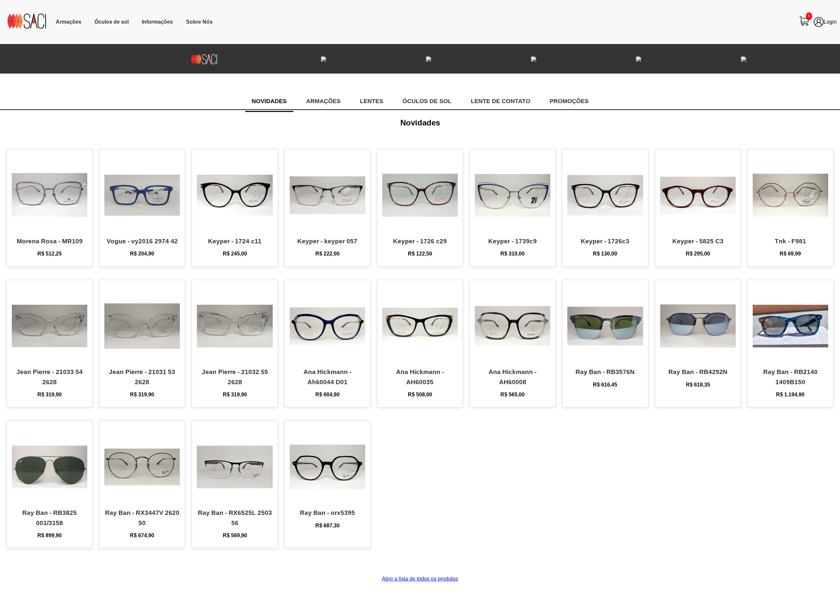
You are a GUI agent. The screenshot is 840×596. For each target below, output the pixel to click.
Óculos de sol (111, 22)
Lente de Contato (500, 101)
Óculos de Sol (427, 101)
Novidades (269, 101)
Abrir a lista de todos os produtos (420, 579)
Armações (68, 22)
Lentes (371, 101)
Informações (157, 22)
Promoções (569, 101)
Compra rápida (49, 227)
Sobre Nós (199, 22)
